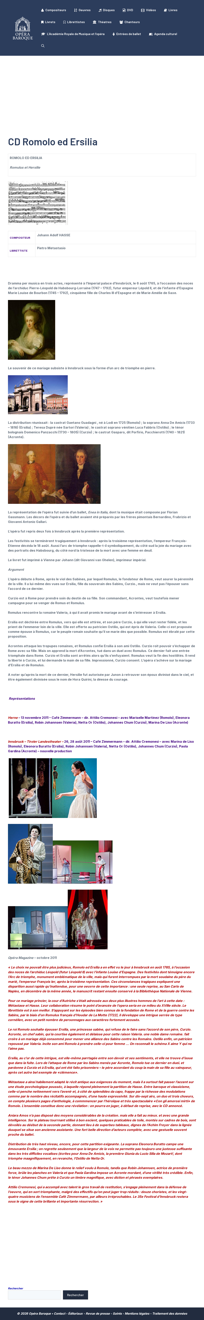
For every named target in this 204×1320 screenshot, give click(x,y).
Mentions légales (137, 1313)
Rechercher (15, 1288)
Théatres (105, 22)
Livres (173, 10)
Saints (117, 1313)
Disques (109, 10)
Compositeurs (55, 10)
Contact (59, 1313)
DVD (130, 10)
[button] (42, 46)
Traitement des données (169, 1313)
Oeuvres (85, 10)
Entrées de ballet (128, 34)
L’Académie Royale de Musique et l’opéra (76, 34)
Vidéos (151, 10)
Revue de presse (98, 1313)
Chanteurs (132, 22)
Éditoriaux (75, 1313)
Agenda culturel (165, 34)
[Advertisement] (102, 85)
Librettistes (76, 22)
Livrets (50, 22)
